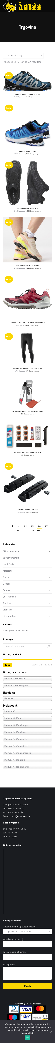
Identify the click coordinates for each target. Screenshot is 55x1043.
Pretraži (48, 646)
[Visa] (26, 1012)
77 (46, 525)
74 (25, 525)
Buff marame (9, 596)
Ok (27, 1038)
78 (18, 530)
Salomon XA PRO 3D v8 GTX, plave (27, 94)
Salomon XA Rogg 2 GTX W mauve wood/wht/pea (27, 323)
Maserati (7, 570)
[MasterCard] (40, 1012)
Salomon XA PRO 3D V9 (27, 151)
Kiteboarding (9, 616)
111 (32, 530)
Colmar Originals (11, 557)
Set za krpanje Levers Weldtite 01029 (27, 452)
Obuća (6, 577)
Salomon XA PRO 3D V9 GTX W (27, 266)
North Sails (8, 564)
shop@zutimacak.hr (20, 816)
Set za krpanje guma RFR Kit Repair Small (27, 411)
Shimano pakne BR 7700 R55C (27, 510)
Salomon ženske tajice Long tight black (27, 368)
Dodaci (6, 583)
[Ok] (51, 1031)
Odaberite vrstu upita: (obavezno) (19, 926)
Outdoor (7, 603)
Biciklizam (8, 609)
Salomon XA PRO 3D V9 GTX (27, 208)
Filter (7, 665)
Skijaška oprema (11, 551)
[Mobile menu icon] (50, 6)
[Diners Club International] (13, 1012)
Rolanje (7, 590)
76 (39, 525)
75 (32, 525)
